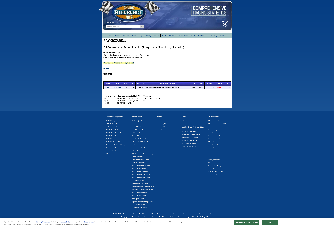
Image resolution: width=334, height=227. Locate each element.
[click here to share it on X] (226, 24)
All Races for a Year (214, 121)
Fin (138, 83)
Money (209, 83)
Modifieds (172, 36)
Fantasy (214, 36)
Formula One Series (113, 151)
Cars (126, 83)
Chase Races (212, 133)
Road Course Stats (214, 136)
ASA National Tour (138, 181)
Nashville (117, 87)
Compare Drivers (162, 127)
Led (227, 83)
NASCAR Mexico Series (139, 193)
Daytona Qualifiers (138, 121)
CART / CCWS (136, 133)
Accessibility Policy (214, 166)
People (159, 116)
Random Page (213, 130)
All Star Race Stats (214, 142)
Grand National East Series (141, 130)
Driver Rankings (162, 130)
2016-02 (108, 87)
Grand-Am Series (137, 157)
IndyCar (201, 36)
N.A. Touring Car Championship (142, 154)
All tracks (185, 121)
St (133, 83)
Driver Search (114, 23)
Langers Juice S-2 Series (140, 148)
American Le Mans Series (140, 160)
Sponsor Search (213, 154)
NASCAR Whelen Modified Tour (117, 142)
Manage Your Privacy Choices (247, 222)
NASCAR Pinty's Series (190, 140)
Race (108, 83)
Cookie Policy (66, 222)
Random (223, 36)
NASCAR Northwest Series (141, 178)
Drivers (117, 36)
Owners (126, 36)
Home (110, 36)
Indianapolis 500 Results (140, 142)
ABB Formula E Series (139, 208)
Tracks (134, 36)
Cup (141, 36)
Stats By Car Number (215, 145)
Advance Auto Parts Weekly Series (118, 145)
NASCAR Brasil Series (139, 169)
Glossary (106, 68)
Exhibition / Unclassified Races (142, 190)
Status (219, 83)
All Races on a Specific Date (217, 124)
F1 (207, 36)
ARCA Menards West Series (115, 130)
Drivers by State (162, 124)
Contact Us (211, 148)
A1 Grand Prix (136, 151)
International (183, 36)
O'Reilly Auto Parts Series (115, 124)
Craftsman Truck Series (114, 127)
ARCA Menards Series (113, 136)
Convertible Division (138, 127)
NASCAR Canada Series (114, 139)
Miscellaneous (213, 116)
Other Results (137, 116)
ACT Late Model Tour (139, 205)
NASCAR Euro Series (139, 196)
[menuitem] (220, 162)
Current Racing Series (114, 116)
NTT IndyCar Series (113, 148)
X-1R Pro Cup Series (138, 163)
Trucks (156, 36)
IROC (133, 145)
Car (193, 83)
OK (270, 222)
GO (142, 26)
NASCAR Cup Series (113, 121)
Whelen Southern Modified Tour (143, 187)
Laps (201, 83)
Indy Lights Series (138, 199)
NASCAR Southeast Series (141, 166)
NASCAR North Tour (139, 136)
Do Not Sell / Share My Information (220, 172)
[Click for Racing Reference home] (167, 15)
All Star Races (136, 124)
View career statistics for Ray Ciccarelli (118, 63)
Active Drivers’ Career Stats (193, 127)
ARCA (164, 36)
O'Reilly (148, 36)
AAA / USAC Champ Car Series (142, 139)
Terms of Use (212, 169)
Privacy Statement (214, 160)
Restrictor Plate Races (215, 139)
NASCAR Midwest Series (140, 172)
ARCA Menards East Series (115, 133)
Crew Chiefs (161, 136)
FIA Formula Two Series (140, 184)
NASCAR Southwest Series (141, 175)
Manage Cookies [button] (213, 175)
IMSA (193, 36)
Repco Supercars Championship (142, 202)
